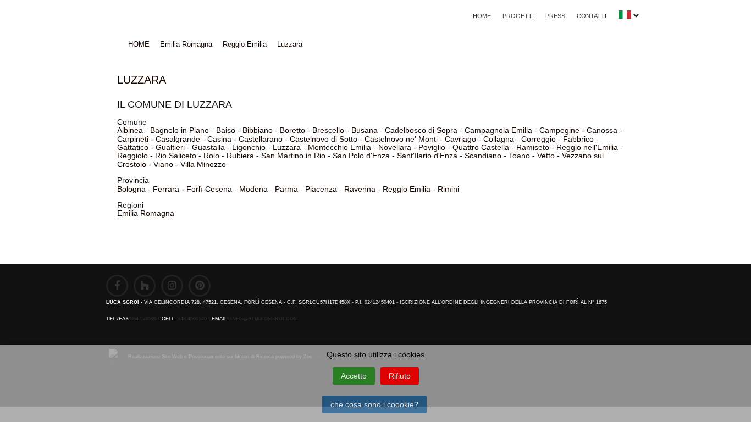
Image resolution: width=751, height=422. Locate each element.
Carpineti (132, 139)
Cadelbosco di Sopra (421, 130)
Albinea (130, 130)
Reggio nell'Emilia (587, 147)
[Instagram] (172, 286)
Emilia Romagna (186, 44)
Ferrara (166, 189)
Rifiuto (400, 375)
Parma (286, 189)
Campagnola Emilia (498, 130)
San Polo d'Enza (361, 155)
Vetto (546, 155)
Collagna (498, 139)
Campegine (559, 130)
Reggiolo (132, 155)
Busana (364, 130)
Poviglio (431, 147)
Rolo (211, 155)
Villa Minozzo (203, 164)
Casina (219, 139)
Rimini (448, 189)
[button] (628, 17)
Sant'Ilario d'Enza (427, 155)
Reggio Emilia (245, 44)
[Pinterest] (200, 286)
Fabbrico (578, 139)
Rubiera (240, 155)
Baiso (225, 130)
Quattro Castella (480, 147)
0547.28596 (143, 318)
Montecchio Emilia (339, 147)
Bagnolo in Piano (179, 130)
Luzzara (289, 44)
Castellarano (261, 139)
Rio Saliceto (175, 155)
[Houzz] (145, 286)
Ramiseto (532, 147)
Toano (519, 155)
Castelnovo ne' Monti (401, 139)
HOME (482, 16)
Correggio (538, 139)
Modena (253, 189)
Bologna (131, 189)
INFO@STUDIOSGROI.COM (264, 318)
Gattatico (132, 147)
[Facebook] (117, 286)
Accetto (354, 375)
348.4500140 (192, 318)
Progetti (518, 16)
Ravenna (359, 189)
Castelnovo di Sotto (323, 139)
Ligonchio (249, 147)
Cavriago (460, 139)
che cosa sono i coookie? (374, 404)
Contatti (591, 16)
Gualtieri (170, 147)
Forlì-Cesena (209, 189)
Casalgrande (178, 139)
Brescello (328, 130)
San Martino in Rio (293, 155)
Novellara (394, 147)
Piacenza (321, 189)
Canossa (602, 130)
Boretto (292, 130)
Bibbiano (257, 130)
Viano (163, 164)
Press (555, 16)
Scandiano (483, 155)
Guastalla (208, 147)
